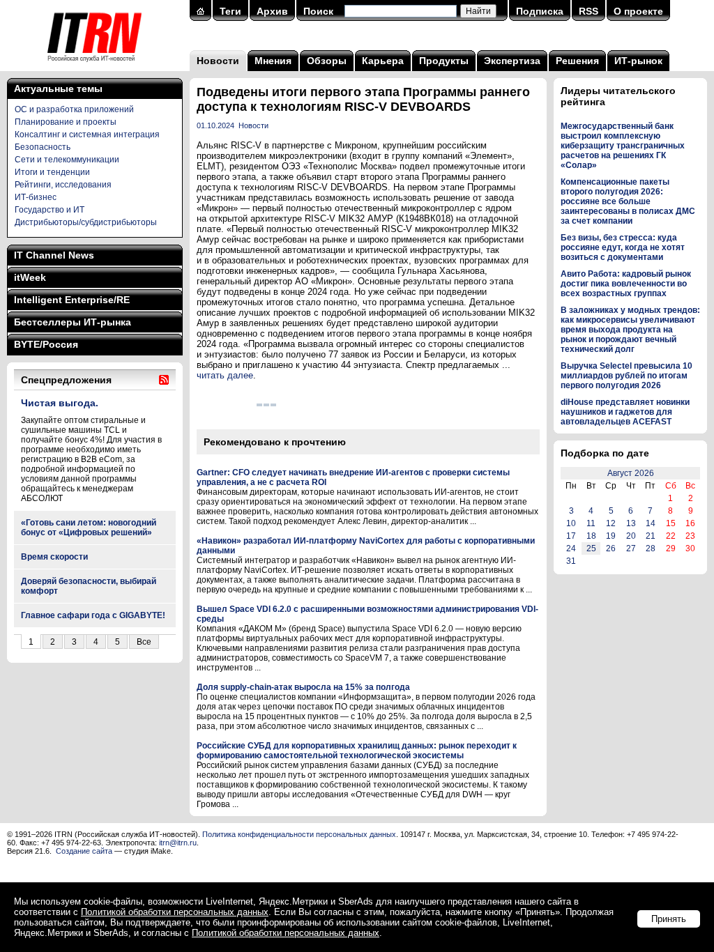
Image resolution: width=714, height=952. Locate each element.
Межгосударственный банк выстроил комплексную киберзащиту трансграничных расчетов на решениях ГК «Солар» (623, 145)
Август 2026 (630, 473)
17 (571, 536)
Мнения (273, 60)
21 (650, 536)
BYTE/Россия (46, 344)
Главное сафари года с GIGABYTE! (93, 615)
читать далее (225, 375)
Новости (218, 60)
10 (571, 523)
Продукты (444, 60)
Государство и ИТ (49, 210)
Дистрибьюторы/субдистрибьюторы (86, 222)
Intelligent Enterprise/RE (72, 299)
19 (611, 536)
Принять (668, 919)
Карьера (383, 60)
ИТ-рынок (638, 60)
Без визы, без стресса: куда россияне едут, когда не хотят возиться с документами (623, 247)
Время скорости (54, 557)
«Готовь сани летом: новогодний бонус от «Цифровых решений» (88, 527)
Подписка (539, 11)
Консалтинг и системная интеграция (87, 134)
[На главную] (94, 66)
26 (611, 548)
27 (631, 548)
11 (590, 523)
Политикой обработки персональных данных (174, 912)
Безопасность (42, 147)
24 (571, 548)
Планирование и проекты (65, 122)
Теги (230, 11)
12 (611, 523)
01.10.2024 (215, 125)
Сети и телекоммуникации (67, 159)
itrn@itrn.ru (178, 842)
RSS (588, 11)
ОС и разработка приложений (74, 109)
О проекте (638, 11)
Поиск (318, 11)
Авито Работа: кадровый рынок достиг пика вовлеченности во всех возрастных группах (626, 283)
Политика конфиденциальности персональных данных (299, 834)
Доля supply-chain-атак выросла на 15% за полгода (303, 687)
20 (631, 536)
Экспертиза (512, 60)
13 (631, 523)
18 (591, 536)
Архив (272, 11)
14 (650, 523)
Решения (577, 60)
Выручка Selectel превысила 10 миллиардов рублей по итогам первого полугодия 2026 (626, 375)
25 (591, 548)
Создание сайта (84, 851)
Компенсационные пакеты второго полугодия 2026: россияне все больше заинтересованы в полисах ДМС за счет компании (628, 201)
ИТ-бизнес (35, 197)
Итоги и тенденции (52, 172)
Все (144, 642)
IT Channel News (54, 255)
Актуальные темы (58, 88)
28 (650, 548)
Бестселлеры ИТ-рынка (72, 322)
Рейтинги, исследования (63, 185)
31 (571, 561)
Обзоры (327, 60)
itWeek (30, 277)
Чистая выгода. (59, 402)
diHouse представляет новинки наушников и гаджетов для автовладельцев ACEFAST (625, 412)
